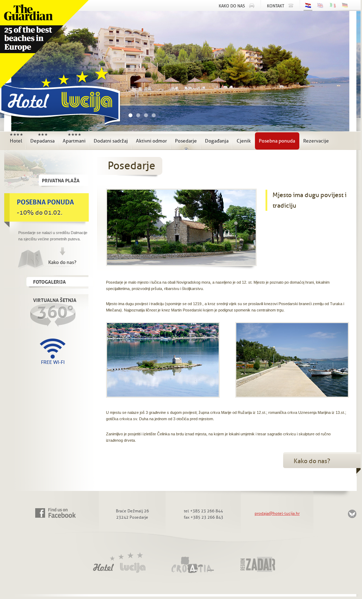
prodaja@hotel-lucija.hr (277, 513)
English (320, 5)
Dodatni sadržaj (111, 141)
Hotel (16, 138)
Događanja (217, 141)
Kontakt (275, 6)
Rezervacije (316, 141)
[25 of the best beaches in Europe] (44, 44)
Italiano (332, 5)
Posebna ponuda (277, 141)
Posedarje (186, 141)
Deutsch (345, 5)
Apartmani (74, 138)
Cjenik (244, 141)
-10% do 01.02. (45, 206)
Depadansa (42, 138)
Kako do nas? (62, 262)
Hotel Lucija (58, 98)
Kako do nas (232, 6)
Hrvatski (308, 6)
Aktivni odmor (151, 141)
